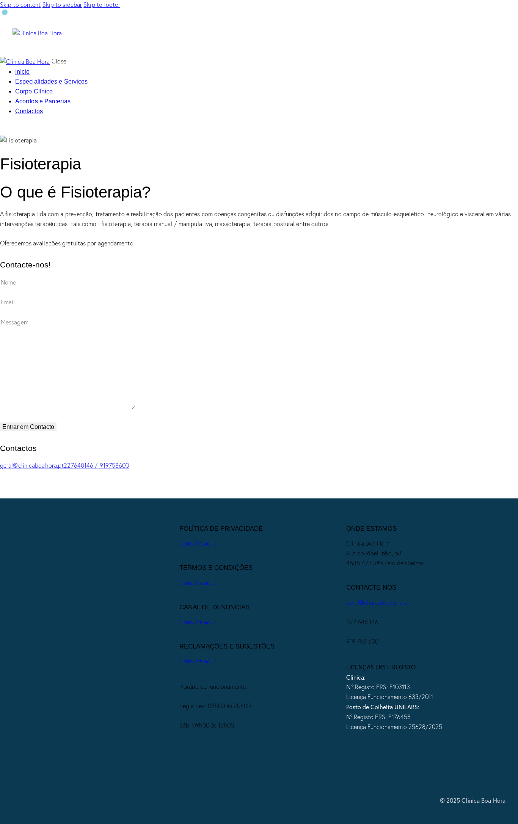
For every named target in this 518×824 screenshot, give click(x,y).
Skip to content (20, 4)
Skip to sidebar (62, 4)
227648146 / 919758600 (96, 465)
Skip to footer (101, 4)
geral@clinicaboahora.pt (32, 465)
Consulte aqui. (197, 543)
